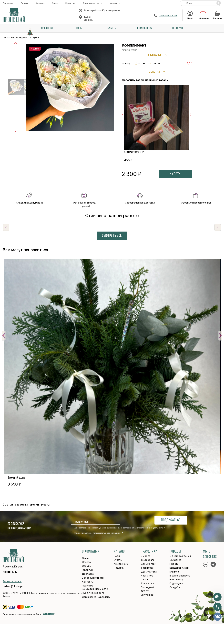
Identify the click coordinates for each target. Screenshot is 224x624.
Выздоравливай (179, 567)
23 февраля (147, 583)
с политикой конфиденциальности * (148, 528)
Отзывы (40, 3)
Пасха (144, 579)
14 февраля (147, 559)
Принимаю (98, 533)
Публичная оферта (93, 592)
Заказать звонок (168, 15)
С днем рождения (180, 556)
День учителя (149, 571)
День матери (148, 563)
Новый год (46, 28)
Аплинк (49, 614)
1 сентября (147, 567)
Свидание (175, 559)
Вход (190, 18)
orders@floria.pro (14, 586)
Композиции (145, 28)
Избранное (203, 18)
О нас (55, 3)
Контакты (115, 3)
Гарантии (70, 3)
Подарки (177, 28)
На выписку (176, 579)
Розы (79, 28)
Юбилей (174, 571)
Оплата (25, 3)
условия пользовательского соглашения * (104, 533)
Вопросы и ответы (92, 3)
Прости (174, 563)
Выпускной (147, 594)
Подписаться (171, 520)
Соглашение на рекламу (96, 596)
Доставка (8, 3)
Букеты (112, 28)
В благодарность (180, 575)
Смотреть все (112, 236)
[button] (217, 227)
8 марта (145, 556)
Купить (175, 174)
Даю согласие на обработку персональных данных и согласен (119, 528)
